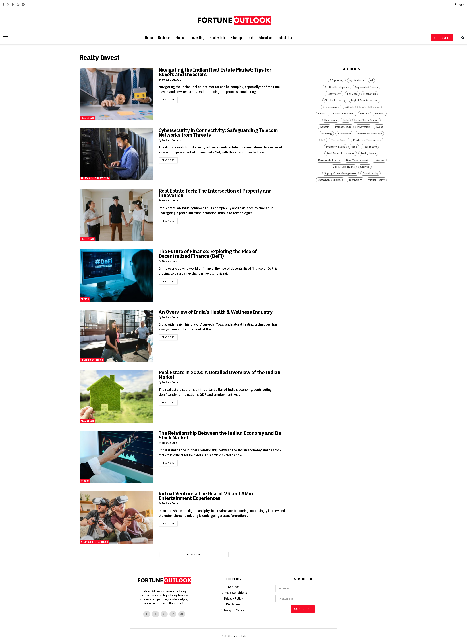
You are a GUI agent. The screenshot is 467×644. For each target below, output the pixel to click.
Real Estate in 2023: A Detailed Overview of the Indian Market (220, 374)
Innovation (363, 126)
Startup (236, 37)
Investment (344, 133)
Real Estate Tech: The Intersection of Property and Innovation (215, 192)
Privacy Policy (233, 598)
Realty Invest (368, 153)
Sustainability (370, 173)
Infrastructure (343, 126)
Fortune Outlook (171, 79)
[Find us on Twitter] (8, 4)
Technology (355, 179)
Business (164, 37)
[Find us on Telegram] (23, 4)
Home (149, 37)
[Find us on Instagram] (18, 4)
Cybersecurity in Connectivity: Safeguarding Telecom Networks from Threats (218, 132)
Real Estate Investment (340, 153)
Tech (250, 37)
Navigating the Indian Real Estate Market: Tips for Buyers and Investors (215, 71)
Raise (353, 146)
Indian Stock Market (366, 120)
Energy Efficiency (369, 107)
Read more (170, 99)
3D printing (337, 80)
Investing (198, 37)
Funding (380, 113)
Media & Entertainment (94, 541)
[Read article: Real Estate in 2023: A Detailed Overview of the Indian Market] (116, 396)
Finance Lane (169, 261)
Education (266, 37)
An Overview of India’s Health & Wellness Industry (215, 312)
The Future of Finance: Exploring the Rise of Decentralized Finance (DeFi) (208, 253)
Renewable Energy (329, 160)
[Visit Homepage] (233, 20)
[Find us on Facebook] (3, 4)
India (346, 120)
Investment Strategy (369, 133)
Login (460, 4)
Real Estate (218, 37)
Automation (334, 93)
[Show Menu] (4, 37)
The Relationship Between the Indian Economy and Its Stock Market (220, 435)
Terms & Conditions (233, 592)
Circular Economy (334, 100)
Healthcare (330, 120)
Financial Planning (343, 113)
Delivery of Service (233, 610)
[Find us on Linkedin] (164, 614)
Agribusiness (356, 80)
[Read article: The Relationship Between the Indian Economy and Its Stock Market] (116, 457)
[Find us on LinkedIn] (13, 4)
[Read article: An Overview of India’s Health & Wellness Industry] (116, 336)
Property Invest (335, 146)
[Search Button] (461, 37)
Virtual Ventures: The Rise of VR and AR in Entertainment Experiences (206, 495)
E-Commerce (331, 107)
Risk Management (357, 160)
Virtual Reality (376, 179)
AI (371, 80)
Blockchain (369, 93)
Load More (194, 554)
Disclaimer (233, 604)
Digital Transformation (364, 100)
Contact (233, 587)
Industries (285, 37)
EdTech (349, 107)
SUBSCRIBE (442, 38)
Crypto (85, 299)
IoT (323, 140)
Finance (181, 37)
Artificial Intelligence (337, 87)
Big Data (352, 93)
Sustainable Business (330, 179)
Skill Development (344, 166)
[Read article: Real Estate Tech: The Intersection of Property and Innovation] (116, 215)
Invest (379, 126)
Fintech (364, 113)
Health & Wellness (92, 360)
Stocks (85, 481)
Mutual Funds (339, 140)
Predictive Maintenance (367, 140)
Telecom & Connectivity (95, 178)
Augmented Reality (366, 87)
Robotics (379, 160)
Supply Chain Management (340, 173)
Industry (324, 126)
